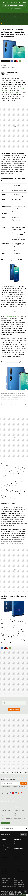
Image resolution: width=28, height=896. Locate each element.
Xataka (3, 841)
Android (3, 813)
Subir (22, 834)
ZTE (7, 645)
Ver (14, 709)
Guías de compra (6, 810)
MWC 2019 (13, 645)
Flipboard (17, 61)
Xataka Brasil (4, 882)
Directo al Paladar (6, 860)
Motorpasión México (19, 886)
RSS (19, 793)
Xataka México (5, 880)
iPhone (3, 816)
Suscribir (23, 783)
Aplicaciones (17, 807)
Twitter (15, 61)
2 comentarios (6, 61)
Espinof (16, 853)
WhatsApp (17, 816)
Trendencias (4, 869)
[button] (12, 72)
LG (16, 92)
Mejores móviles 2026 (17, 772)
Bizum (4, 23)
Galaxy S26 (23, 23)
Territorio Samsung (19, 810)
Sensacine (16, 851)
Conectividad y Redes (19, 818)
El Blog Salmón (17, 869)
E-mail (20, 61)
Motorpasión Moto (18, 862)
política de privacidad (20, 786)
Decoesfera (4, 871)
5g (15, 813)
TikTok (17, 23)
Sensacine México (18, 882)
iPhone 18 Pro (11, 23)
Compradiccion (5, 873)
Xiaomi (3, 807)
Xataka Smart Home (6, 847)
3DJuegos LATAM (18, 880)
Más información (22, 894)
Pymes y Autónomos (19, 871)
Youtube (13, 793)
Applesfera (4, 845)
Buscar (26, 828)
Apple (15, 805)
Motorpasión (17, 860)
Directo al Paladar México (7, 886)
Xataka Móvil (4, 843)
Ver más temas (5, 823)
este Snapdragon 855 (12, 316)
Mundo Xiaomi (5, 849)
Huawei (12, 92)
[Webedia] (5, 835)
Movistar (4, 805)
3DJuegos (16, 841)
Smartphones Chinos (7, 818)
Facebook (12, 61)
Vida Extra (16, 843)
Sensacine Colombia (19, 884)
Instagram (16, 793)
